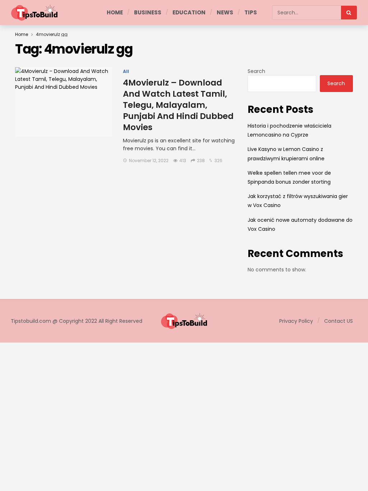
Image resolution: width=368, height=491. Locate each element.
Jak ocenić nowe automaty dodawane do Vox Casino (300, 224)
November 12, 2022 (149, 160)
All (126, 71)
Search (256, 71)
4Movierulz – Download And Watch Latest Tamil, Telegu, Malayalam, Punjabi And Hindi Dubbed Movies (178, 105)
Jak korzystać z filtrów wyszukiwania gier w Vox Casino (298, 201)
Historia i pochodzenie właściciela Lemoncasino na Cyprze (289, 130)
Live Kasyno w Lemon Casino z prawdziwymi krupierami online (286, 154)
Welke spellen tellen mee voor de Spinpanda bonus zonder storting (289, 177)
